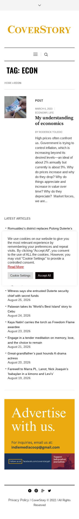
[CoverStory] (39, 29)
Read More (16, 267)
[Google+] (42, 490)
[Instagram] (36, 490)
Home (8, 83)
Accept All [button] (44, 275)
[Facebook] (29, 490)
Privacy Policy (18, 500)
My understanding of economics (54, 121)
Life (51, 112)
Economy (41, 112)
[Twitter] (49, 490)
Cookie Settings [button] (20, 275)
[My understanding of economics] (15, 107)
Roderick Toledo (50, 132)
